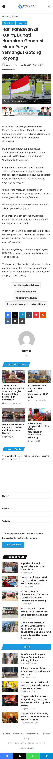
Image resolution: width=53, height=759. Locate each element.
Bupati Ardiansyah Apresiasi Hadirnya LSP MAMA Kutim (33, 566)
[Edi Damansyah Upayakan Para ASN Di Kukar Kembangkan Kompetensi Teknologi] (39, 414)
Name (5, 496)
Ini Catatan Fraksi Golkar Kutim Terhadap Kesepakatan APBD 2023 (38, 391)
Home (7, 16)
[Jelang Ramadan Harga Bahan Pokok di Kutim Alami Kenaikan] (10, 672)
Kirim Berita (18, 734)
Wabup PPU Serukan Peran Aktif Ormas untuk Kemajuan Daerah (13, 428)
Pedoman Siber (33, 734)
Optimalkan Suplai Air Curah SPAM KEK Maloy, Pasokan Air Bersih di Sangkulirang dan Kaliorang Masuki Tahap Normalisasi (36, 628)
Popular (27, 646)
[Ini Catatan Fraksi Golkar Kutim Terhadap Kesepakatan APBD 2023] (39, 376)
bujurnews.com (26, 748)
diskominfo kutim (27, 297)
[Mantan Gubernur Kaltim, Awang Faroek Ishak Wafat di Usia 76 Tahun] (10, 717)
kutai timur (39, 304)
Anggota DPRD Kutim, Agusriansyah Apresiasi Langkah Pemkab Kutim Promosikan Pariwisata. (13, 392)
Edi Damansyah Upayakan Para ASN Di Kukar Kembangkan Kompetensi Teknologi (38, 430)
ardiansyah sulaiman (27, 285)
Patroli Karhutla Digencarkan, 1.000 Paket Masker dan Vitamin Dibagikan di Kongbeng (34, 596)
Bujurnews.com (27, 291)
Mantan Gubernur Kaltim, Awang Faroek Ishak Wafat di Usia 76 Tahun (35, 716)
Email (5, 508)
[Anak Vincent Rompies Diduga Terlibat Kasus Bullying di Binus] (10, 658)
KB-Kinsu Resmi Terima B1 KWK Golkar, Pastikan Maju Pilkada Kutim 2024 (35, 685)
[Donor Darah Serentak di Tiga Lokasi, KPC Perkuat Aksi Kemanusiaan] (10, 581)
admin (8, 65)
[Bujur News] (27, 6)
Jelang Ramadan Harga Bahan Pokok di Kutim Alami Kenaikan (35, 671)
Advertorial (17, 16)
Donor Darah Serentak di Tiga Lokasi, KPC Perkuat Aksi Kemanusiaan (34, 580)
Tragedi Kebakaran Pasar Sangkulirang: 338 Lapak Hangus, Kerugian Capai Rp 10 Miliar (35, 701)
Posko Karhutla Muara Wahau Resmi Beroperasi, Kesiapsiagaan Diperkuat (34, 611)
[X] (15, 315)
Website (6, 521)
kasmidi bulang (17, 304)
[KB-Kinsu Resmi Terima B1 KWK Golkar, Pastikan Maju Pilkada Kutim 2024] (10, 686)
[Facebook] (8, 315)
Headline (22, 23)
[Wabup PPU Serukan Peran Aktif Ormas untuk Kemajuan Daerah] (13, 415)
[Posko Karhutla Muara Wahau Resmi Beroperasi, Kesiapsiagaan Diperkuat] (10, 612)
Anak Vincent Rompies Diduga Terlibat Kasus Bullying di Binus (33, 657)
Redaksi (6, 734)
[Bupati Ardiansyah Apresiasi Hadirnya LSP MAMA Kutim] (10, 567)
